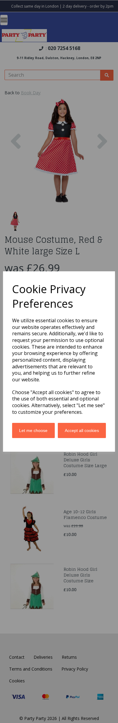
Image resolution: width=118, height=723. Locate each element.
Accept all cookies (82, 430)
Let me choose (33, 430)
